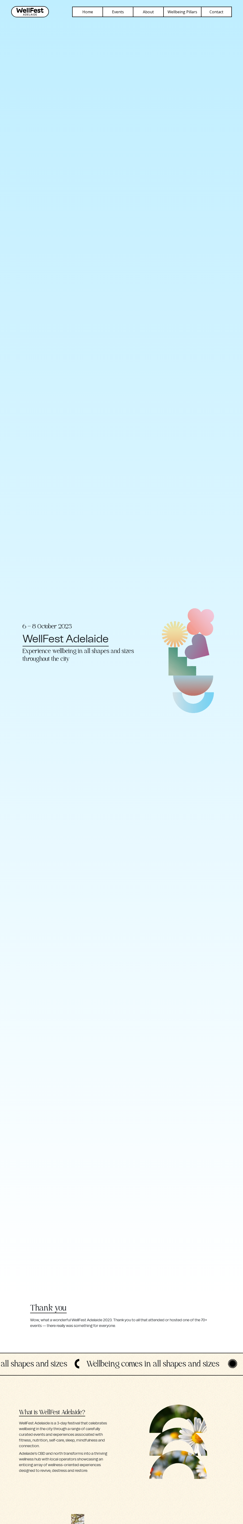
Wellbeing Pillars (182, 11)
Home (87, 11)
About (148, 11)
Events (118, 11)
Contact (216, 11)
